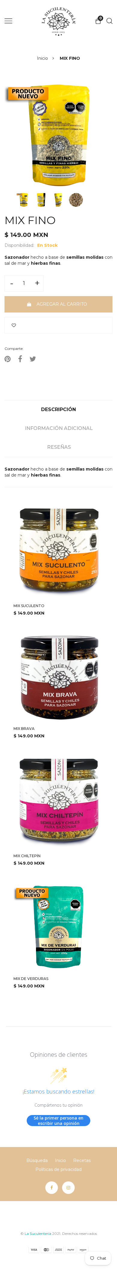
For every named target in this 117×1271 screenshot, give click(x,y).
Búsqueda (37, 1160)
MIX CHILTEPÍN (27, 856)
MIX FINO (30, 220)
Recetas (82, 1160)
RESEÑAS (59, 447)
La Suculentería (38, 1233)
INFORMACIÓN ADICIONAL (59, 428)
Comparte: (13, 348)
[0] (98, 22)
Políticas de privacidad (58, 1169)
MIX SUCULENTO (29, 606)
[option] (58, 136)
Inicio (42, 58)
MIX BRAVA (24, 729)
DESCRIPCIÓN (58, 409)
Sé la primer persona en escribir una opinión (58, 1120)
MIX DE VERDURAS (31, 979)
